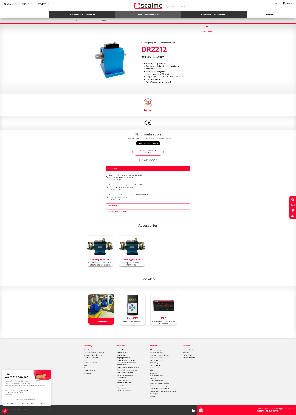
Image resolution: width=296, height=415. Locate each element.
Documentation (206, 31)
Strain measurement (156, 376)
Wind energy (154, 363)
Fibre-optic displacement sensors (128, 367)
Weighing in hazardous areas (159, 383)
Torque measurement (157, 381)
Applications (155, 346)
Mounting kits (121, 355)
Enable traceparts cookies (148, 143)
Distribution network (90, 371)
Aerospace (153, 373)
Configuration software (124, 390)
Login (289, 4)
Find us (25, 4)
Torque (148, 110)
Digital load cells (122, 353)
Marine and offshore (156, 368)
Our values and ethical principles (94, 353)
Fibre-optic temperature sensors (127, 370)
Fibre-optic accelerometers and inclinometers (127, 364)
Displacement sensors (124, 383)
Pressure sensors (122, 380)
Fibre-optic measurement (214, 14)
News (85, 365)
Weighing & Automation (82, 14)
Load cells (120, 350)
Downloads (186, 353)
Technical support (188, 355)
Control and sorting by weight (159, 389)
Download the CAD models (148, 151)
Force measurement (156, 360)
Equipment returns (189, 358)
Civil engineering (155, 365)
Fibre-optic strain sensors (125, 373)
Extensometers (121, 378)
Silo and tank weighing (157, 353)
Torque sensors (122, 385)
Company (8, 4)
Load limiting (154, 378)
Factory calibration (189, 350)
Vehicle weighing (155, 350)
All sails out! (88, 373)
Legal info (14, 410)
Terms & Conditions (90, 363)
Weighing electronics (123, 358)
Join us (86, 360)
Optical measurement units (125, 360)
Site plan (21, 410)
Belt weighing (154, 394)
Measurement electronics (125, 375)
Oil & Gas (153, 396)
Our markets (271, 14)
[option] (110, 60)
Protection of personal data (33, 410)
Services (42, 4)
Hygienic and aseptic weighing (159, 386)
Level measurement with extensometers (163, 391)
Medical (152, 371)
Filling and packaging (156, 358)
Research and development (93, 355)
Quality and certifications (92, 358)
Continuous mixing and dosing (160, 355)
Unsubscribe (47, 410)
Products (121, 346)
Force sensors (121, 388)
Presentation (88, 350)
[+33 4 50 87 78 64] (148, 5)
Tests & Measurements (148, 14)
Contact (86, 368)
